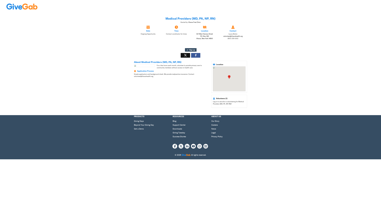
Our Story (215, 121)
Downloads (177, 129)
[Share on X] (185, 55)
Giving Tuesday (179, 133)
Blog (174, 121)
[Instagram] (200, 146)
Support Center (179, 125)
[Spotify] (205, 146)
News (213, 129)
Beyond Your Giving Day (144, 125)
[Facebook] (175, 146)
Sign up (192, 50)
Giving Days (139, 121)
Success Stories (179, 136)
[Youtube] (194, 146)
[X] (182, 146)
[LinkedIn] (188, 146)
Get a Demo (139, 129)
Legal (213, 133)
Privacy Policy (217, 136)
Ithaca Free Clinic (194, 22)
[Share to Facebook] (195, 55)
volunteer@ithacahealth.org (233, 36)
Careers (214, 125)
